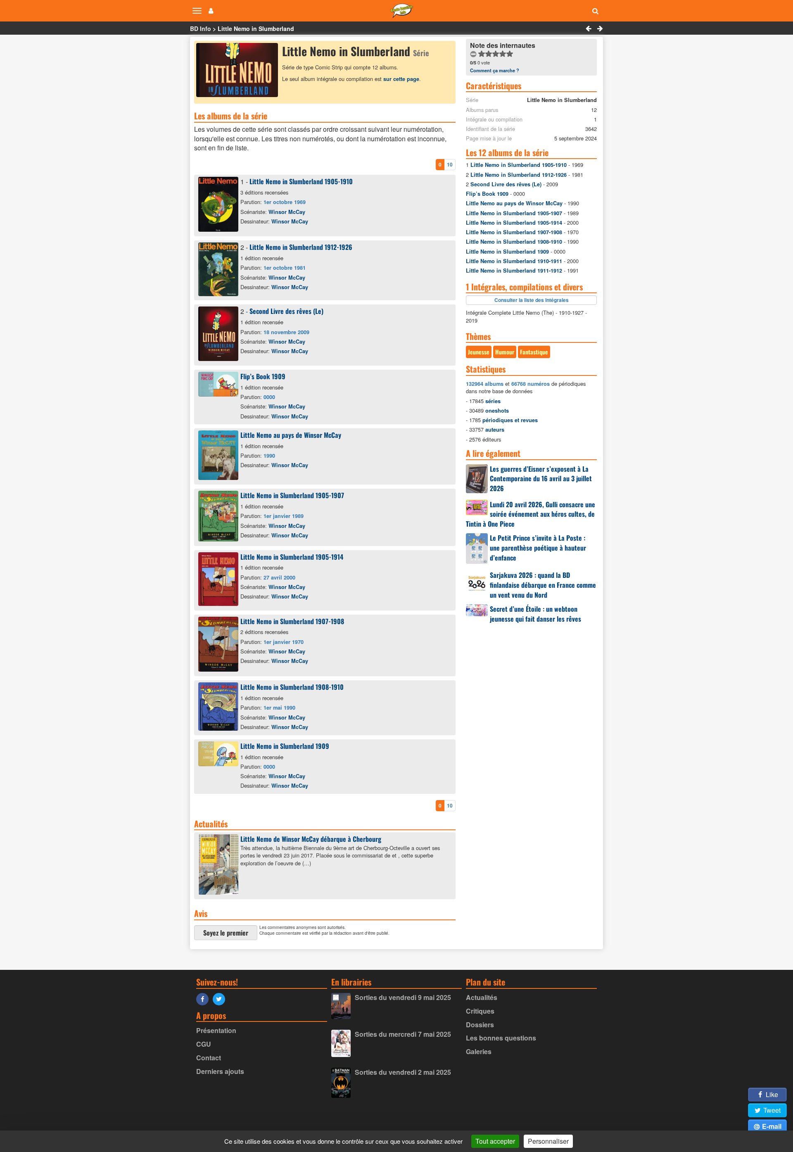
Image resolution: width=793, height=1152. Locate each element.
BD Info (200, 28)
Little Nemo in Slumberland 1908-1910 (292, 687)
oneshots (497, 410)
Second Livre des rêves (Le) (286, 311)
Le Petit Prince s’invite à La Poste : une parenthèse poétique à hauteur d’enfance (538, 548)
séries (493, 401)
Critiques (480, 1011)
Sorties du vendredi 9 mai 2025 (403, 997)
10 (450, 164)
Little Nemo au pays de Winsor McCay (290, 435)
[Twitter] (221, 998)
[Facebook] (204, 998)
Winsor (286, 212)
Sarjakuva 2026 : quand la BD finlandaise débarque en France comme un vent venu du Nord (543, 585)
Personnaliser (548, 1141)
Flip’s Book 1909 (262, 376)
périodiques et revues (510, 420)
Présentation (216, 1030)
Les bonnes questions (501, 1038)
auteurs (494, 429)
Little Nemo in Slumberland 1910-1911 (514, 261)
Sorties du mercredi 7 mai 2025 (403, 1034)
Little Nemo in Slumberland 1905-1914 (291, 557)
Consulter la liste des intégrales (531, 300)
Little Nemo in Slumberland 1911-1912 (514, 270)
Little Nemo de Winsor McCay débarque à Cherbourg (310, 839)
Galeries (478, 1051)
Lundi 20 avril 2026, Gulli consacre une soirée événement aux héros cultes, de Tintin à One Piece (530, 514)
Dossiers (480, 1024)
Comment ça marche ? (494, 70)
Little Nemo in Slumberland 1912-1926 (300, 247)
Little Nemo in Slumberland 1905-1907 (292, 495)
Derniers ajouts (220, 1071)
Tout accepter (495, 1141)
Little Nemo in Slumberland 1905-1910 (301, 181)
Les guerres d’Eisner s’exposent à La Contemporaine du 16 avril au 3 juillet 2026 (541, 479)
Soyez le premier (225, 933)
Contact (208, 1057)
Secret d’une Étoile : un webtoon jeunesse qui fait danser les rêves (535, 614)
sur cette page (401, 79)
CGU (203, 1044)
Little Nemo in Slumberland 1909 (284, 746)
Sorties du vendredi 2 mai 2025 (403, 1072)
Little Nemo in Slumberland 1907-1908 (292, 621)
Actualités (481, 997)
